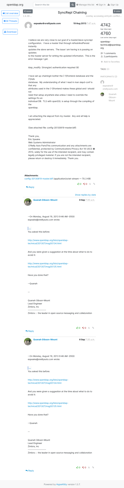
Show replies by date (85, 194)
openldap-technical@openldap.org (110, 44)
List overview (11, 13)
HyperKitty (61, 484)
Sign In (102, 4)
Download (11, 31)
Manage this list (86, 4)
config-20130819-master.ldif (38, 178)
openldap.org (15, 4)
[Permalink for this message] (94, 184)
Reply (31, 187)
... (30, 228)
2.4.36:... (27, 16)
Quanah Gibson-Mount (45, 200)
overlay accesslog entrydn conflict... (104, 16)
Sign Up (114, 4)
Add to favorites (112, 61)
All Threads (11, 21)
